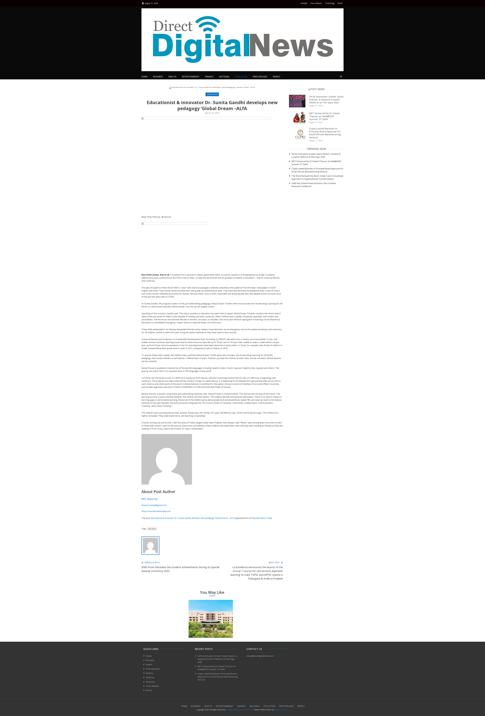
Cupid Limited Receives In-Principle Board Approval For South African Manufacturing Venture (325, 133)
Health (172, 76)
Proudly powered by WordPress (239, 709)
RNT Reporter (149, 499)
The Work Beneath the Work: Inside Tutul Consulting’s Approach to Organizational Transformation (317, 177)
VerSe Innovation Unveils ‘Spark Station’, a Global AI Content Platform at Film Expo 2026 (326, 99)
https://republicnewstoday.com (156, 511)
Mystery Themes (281, 709)
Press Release (316, 3)
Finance (209, 76)
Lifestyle (303, 3)
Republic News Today (262, 518)
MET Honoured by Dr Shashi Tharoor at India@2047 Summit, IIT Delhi (324, 116)
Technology (329, 3)
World (339, 3)
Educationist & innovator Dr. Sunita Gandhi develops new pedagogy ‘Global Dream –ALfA (192, 518)
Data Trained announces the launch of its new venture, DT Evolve (163, 628)
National (224, 76)
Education (241, 76)
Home (144, 76)
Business (158, 76)
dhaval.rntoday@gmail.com (154, 505)
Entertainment (190, 76)
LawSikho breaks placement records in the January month (258, 629)
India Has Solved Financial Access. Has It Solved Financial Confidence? (314, 185)
